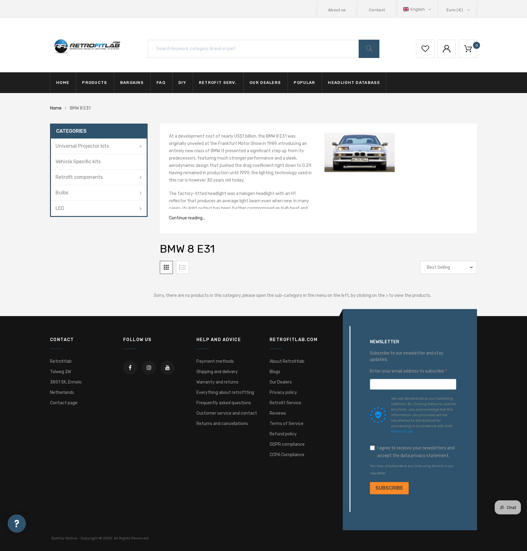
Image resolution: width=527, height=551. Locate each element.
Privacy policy (283, 392)
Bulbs (62, 193)
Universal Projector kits (82, 146)
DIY (182, 82)
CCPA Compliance (287, 454)
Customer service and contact (226, 413)
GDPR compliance (287, 444)
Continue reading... (187, 218)
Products (94, 82)
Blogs (275, 371)
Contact (377, 10)
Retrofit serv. (218, 82)
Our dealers (265, 82)
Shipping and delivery (217, 371)
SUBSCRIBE (389, 488)
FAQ (161, 82)
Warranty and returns (217, 382)
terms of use (402, 431)
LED (60, 208)
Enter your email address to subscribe (407, 371)
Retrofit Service (285, 402)
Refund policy (283, 434)
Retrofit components (79, 177)
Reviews (278, 413)
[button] (417, 9)
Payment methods (215, 361)
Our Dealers (281, 382)
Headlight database (354, 82)
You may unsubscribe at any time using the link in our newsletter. (412, 469)
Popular (304, 82)
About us (337, 10)
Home (62, 82)
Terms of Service (286, 423)
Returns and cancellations (222, 423)
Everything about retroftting (225, 392)
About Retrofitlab (287, 361)
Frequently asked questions (223, 402)
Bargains (132, 82)
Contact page (63, 402)
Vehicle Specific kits (78, 161)
